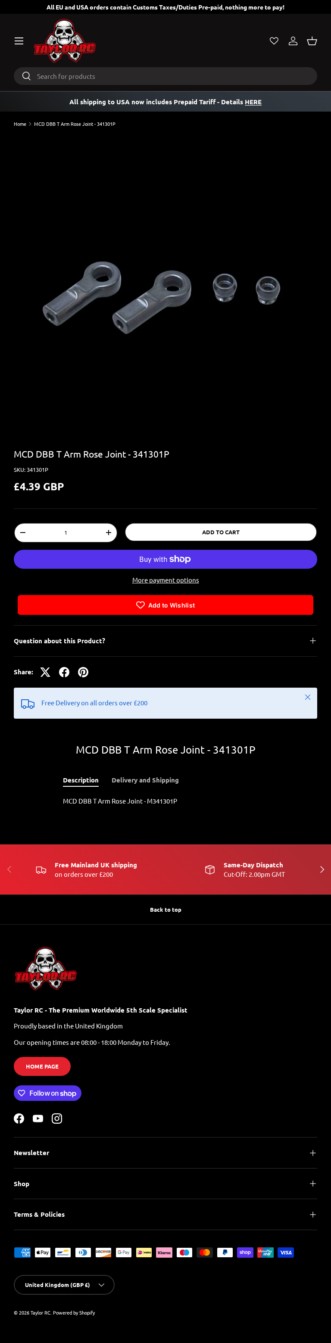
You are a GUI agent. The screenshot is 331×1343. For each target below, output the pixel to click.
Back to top (165, 909)
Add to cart (221, 532)
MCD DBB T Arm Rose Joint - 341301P (75, 124)
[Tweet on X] (45, 672)
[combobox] (165, 76)
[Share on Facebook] (64, 672)
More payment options (165, 580)
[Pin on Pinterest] (83, 672)
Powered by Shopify (74, 1312)
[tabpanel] (165, 801)
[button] (312, 40)
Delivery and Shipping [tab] (145, 780)
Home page (42, 1066)
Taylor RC (40, 1312)
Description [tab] (81, 780)
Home (20, 124)
